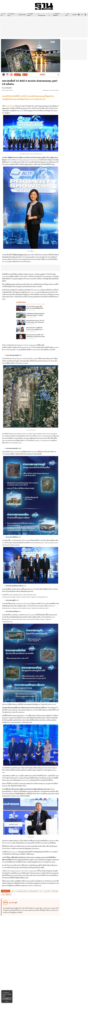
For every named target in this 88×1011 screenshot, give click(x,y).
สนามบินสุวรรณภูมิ (21, 891)
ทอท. (13, 891)
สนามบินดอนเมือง (33, 891)
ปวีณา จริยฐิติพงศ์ (6, 894)
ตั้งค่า (7, 1001)
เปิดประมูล (55, 891)
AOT (41, 891)
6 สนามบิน (47, 891)
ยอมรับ (6, 998)
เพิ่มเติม (3, 995)
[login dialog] (85, 14)
